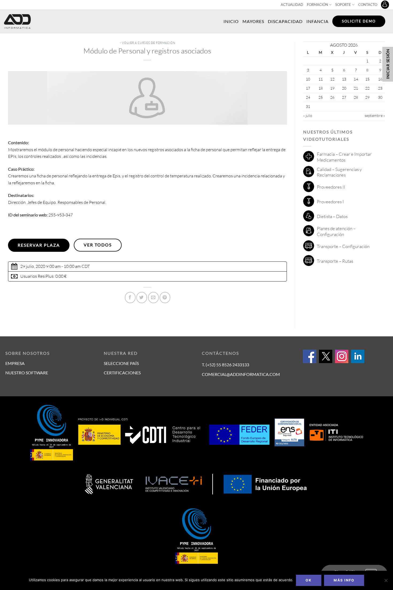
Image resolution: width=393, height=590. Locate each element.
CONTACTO (367, 4)
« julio (307, 115)
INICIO (231, 21)
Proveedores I (330, 201)
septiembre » (375, 115)
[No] (386, 582)
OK (309, 580)
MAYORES (253, 21)
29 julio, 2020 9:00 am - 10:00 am (50, 266)
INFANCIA (317, 21)
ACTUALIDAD (292, 4)
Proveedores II (331, 187)
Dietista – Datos (332, 216)
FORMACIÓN (317, 4)
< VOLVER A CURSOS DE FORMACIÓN (147, 43)
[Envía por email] (153, 297)
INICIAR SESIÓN (388, 64)
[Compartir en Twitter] (141, 297)
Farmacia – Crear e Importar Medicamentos (344, 157)
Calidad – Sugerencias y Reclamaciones (339, 172)
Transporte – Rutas (335, 261)
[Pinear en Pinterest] (165, 297)
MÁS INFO (344, 580)
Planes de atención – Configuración (336, 231)
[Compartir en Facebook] (130, 297)
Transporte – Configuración (343, 246)
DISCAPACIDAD (285, 21)
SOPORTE (343, 4)
